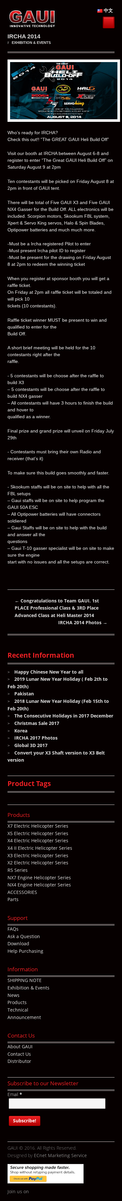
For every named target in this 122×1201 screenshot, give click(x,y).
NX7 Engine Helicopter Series (39, 877)
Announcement (24, 1017)
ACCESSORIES (22, 892)
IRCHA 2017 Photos (36, 738)
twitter (43, 1192)
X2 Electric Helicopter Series (37, 862)
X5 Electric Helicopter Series (37, 833)
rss (63, 1192)
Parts (13, 899)
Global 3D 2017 (30, 745)
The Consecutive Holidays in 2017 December (63, 716)
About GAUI (20, 1046)
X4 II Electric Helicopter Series (39, 848)
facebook (34, 1192)
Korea (20, 731)
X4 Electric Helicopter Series (37, 840)
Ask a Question (23, 936)
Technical (17, 1010)
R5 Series (17, 870)
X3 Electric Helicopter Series (37, 855)
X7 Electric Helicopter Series (37, 826)
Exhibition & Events (28, 988)
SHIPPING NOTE (24, 980)
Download (18, 943)
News (13, 995)
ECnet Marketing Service (60, 1155)
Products (17, 1002)
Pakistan (24, 694)
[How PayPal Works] (45, 1179)
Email (14, 1094)
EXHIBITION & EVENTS (31, 43)
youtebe (53, 1192)
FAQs (13, 929)
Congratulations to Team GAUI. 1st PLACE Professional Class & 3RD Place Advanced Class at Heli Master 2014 (57, 608)
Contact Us (19, 1054)
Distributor (19, 1061)
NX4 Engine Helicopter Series (39, 885)
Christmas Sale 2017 (36, 723)
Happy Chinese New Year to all (48, 672)
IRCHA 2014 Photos (82, 622)
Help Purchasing (25, 951)
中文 (107, 10)
